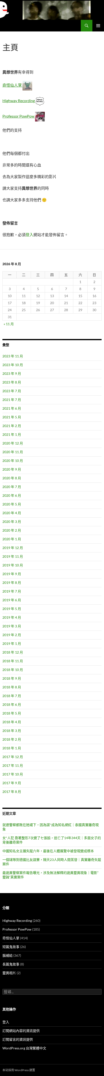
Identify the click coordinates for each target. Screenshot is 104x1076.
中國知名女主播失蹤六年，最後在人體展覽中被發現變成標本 (48, 851)
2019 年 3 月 (11, 626)
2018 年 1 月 (11, 748)
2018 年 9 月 (11, 678)
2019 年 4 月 (11, 617)
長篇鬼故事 (10, 964)
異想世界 (11, 25)
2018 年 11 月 (12, 661)
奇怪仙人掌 (12, 85)
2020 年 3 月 (11, 521)
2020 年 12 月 (12, 443)
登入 (29, 234)
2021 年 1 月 (11, 434)
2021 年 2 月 (11, 426)
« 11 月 (9, 324)
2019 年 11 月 (12, 556)
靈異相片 (9, 973)
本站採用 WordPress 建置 (18, 1070)
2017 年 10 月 (12, 774)
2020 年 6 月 (11, 495)
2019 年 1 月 (11, 643)
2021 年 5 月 (11, 417)
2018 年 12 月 (12, 652)
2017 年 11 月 (12, 765)
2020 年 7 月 (11, 487)
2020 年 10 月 (12, 461)
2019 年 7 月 (11, 591)
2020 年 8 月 (11, 478)
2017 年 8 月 (11, 792)
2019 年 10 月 (12, 565)
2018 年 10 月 (12, 670)
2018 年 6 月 (11, 704)
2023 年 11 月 (12, 356)
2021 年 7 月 (11, 400)
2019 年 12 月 (12, 548)
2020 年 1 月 (11, 539)
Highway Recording (18, 100)
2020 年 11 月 (12, 452)
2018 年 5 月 (11, 713)
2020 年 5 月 (11, 504)
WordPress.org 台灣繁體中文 (24, 1048)
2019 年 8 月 (11, 582)
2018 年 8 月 (11, 687)
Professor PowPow (18, 116)
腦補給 (7, 955)
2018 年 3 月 (11, 731)
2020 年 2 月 (11, 530)
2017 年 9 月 (11, 783)
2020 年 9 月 (11, 469)
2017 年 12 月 (12, 757)
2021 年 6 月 (11, 408)
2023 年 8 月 (11, 382)
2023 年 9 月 (11, 373)
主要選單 (98, 25)
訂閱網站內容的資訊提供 (21, 1031)
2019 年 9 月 (11, 574)
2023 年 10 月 (12, 365)
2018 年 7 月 (11, 696)
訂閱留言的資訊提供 (17, 1039)
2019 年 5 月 (11, 609)
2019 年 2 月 (11, 635)
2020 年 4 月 (11, 513)
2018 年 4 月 (11, 722)
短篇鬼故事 (10, 947)
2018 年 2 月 (11, 739)
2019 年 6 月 (11, 600)
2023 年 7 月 (11, 391)
